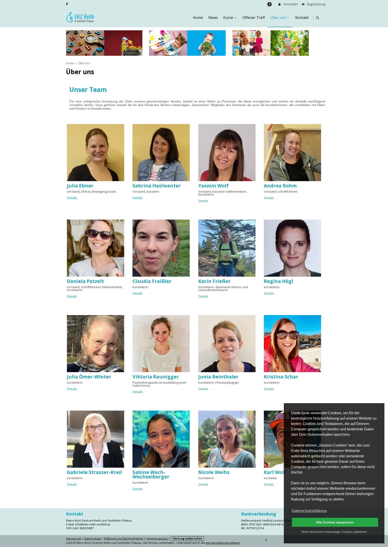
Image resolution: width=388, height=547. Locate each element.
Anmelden (290, 4)
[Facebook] (266, 540)
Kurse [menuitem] (228, 17)
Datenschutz (92, 538)
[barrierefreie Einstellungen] (269, 4)
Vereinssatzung (157, 538)
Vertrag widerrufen (187, 538)
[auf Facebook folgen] (67, 4)
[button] (317, 17)
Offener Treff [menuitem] (253, 17)
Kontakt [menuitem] (302, 17)
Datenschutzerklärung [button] (309, 511)
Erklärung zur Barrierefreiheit (123, 538)
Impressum (73, 538)
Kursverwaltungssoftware (223, 543)
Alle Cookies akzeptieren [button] (335, 522)
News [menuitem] (213, 17)
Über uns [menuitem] (278, 17)
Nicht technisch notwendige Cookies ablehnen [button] (334, 532)
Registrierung (315, 4)
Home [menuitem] (198, 17)
